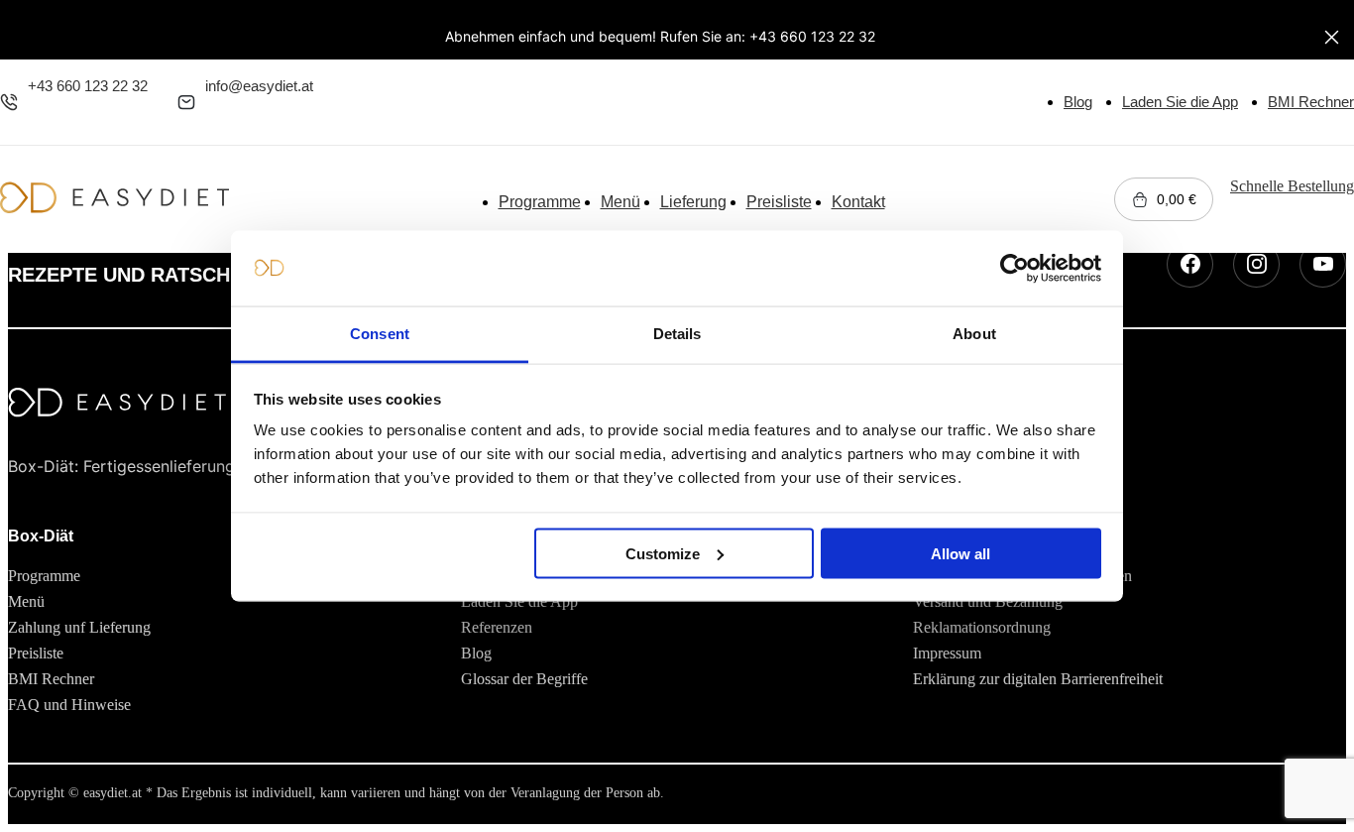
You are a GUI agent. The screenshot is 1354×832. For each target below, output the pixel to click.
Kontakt (858, 201)
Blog (1078, 101)
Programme (540, 201)
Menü (620, 201)
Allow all (960, 552)
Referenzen (496, 627)
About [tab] (974, 333)
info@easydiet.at (259, 85)
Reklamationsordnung (982, 627)
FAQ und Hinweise (69, 704)
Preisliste (779, 201)
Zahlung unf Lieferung (79, 627)
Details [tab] (677, 333)
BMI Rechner (1311, 101)
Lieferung (693, 201)
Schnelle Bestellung (1292, 186)
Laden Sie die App (1180, 101)
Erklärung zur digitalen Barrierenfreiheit (1038, 678)
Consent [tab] (379, 333)
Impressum (947, 653)
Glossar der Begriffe (524, 678)
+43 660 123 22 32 (88, 85)
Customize (662, 552)
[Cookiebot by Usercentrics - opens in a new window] (1014, 269)
